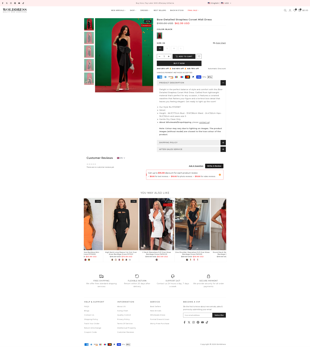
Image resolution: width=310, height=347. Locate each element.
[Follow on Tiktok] (23, 3)
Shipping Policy (91, 319)
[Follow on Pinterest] (15, 3)
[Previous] (100, 55)
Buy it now (179, 63)
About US (121, 306)
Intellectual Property (126, 328)
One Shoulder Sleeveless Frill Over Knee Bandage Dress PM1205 (137, 253)
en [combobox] (121, 158)
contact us (204, 122)
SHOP (132, 10)
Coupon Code (90, 332)
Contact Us (89, 315)
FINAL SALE (192, 10)
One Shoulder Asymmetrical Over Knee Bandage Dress (208, 253)
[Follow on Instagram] (11, 3)
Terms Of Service (125, 323)
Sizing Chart (122, 311)
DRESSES (144, 10)
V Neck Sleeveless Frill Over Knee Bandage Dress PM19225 (101, 253)
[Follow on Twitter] (7, 3)
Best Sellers (155, 306)
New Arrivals (155, 311)
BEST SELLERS (160, 10)
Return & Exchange (92, 328)
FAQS (86, 306)
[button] (219, 3)
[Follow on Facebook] (3, 3)
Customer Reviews (125, 332)
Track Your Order (92, 323)
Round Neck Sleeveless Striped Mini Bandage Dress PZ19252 (173, 253)
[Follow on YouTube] (19, 3)
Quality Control (124, 315)
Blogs (86, 311)
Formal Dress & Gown (159, 319)
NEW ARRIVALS (117, 10)
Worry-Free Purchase (159, 323)
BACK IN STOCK (177, 10)
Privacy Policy (123, 319)
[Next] (148, 55)
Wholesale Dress (157, 315)
